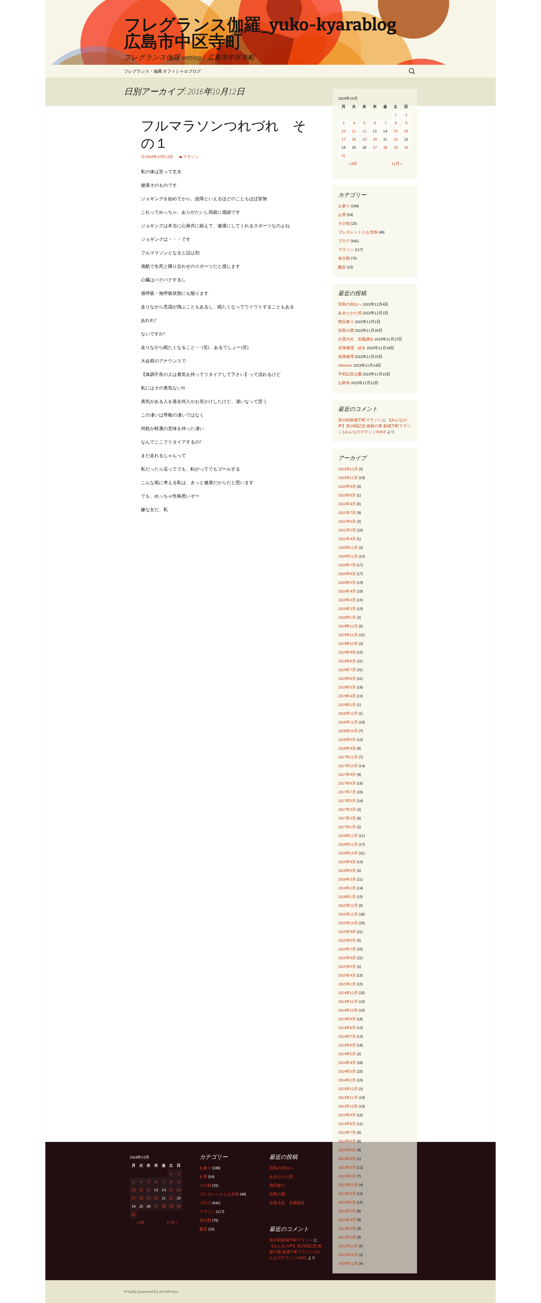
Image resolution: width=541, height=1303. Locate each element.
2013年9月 (347, 1114)
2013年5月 (347, 1149)
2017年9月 (347, 774)
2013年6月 (347, 1141)
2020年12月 (348, 547)
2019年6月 (347, 678)
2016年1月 (347, 896)
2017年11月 (348, 756)
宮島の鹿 (346, 330)
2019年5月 (347, 687)
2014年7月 (347, 1036)
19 (364, 139)
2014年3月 (347, 1071)
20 (375, 139)
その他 (344, 223)
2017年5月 (347, 800)
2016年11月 (348, 844)
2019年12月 (348, 626)
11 (354, 130)
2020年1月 (347, 617)
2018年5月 (347, 739)
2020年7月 (347, 564)
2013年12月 (348, 1088)
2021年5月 (347, 530)
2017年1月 (347, 826)
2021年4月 (347, 538)
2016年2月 (347, 887)
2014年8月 (347, 1027)
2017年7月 (347, 791)
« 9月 (353, 163)
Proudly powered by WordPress (151, 1291)
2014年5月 (347, 1053)
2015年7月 (347, 949)
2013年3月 (347, 1167)
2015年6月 (347, 957)
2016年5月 (347, 870)
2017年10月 (348, 765)
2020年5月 (347, 582)
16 (406, 130)
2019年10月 (348, 643)
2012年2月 (347, 1237)
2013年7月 (347, 1132)
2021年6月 (347, 521)
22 (396, 139)
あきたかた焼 (350, 312)
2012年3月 (347, 1228)
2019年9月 (347, 652)
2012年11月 (348, 1184)
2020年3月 (347, 599)
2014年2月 (347, 1080)
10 (343, 130)
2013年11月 (348, 1097)
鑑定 (342, 266)
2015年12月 (348, 905)
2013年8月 (347, 1123)
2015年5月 (347, 966)
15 (396, 130)
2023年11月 (348, 477)
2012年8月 (347, 1202)
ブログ (344, 240)
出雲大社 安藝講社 (356, 339)
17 (343, 139)
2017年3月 (347, 809)
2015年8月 (347, 940)
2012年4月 (347, 1219)
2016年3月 (347, 879)
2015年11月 (348, 914)
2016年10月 (348, 853)
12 (364, 130)
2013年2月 (347, 1176)
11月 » (397, 163)
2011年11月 (348, 1254)
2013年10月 (348, 1106)
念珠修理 (346, 356)
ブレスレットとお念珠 (358, 232)
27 (375, 147)
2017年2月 (347, 818)
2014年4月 (347, 1062)
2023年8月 (347, 495)
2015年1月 (347, 983)
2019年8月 (347, 660)
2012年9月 (347, 1193)
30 (406, 147)
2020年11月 (348, 556)
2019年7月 (347, 669)
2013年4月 (347, 1158)
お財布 (344, 382)
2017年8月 (347, 783)
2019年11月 (348, 634)
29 (396, 147)
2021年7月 (347, 512)
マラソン (191, 156)
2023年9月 (347, 486)
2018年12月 (348, 713)
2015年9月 (347, 931)
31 (343, 155)
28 (385, 147)
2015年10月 (348, 922)
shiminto (345, 365)
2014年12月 (348, 992)
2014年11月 (348, 1001)
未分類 (344, 258)
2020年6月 (347, 573)
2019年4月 (347, 695)
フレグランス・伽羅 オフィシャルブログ (162, 71)
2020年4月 (347, 591)
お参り (344, 205)
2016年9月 (347, 861)
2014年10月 (348, 1010)
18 (354, 139)
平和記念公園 (350, 374)
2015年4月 (347, 975)
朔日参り (346, 321)
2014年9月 (347, 1018)
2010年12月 (348, 1263)
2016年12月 (348, 835)
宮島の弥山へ (350, 304)
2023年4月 (347, 503)
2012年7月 (347, 1210)
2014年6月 (347, 1045)
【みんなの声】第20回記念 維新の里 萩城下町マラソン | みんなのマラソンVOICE (374, 425)
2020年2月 (347, 608)
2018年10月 (348, 730)
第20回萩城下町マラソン (360, 419)
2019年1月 (347, 704)
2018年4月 (347, 748)
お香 (342, 214)
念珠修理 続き (352, 347)
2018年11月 (348, 722)
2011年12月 (348, 1245)
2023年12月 (348, 468)
